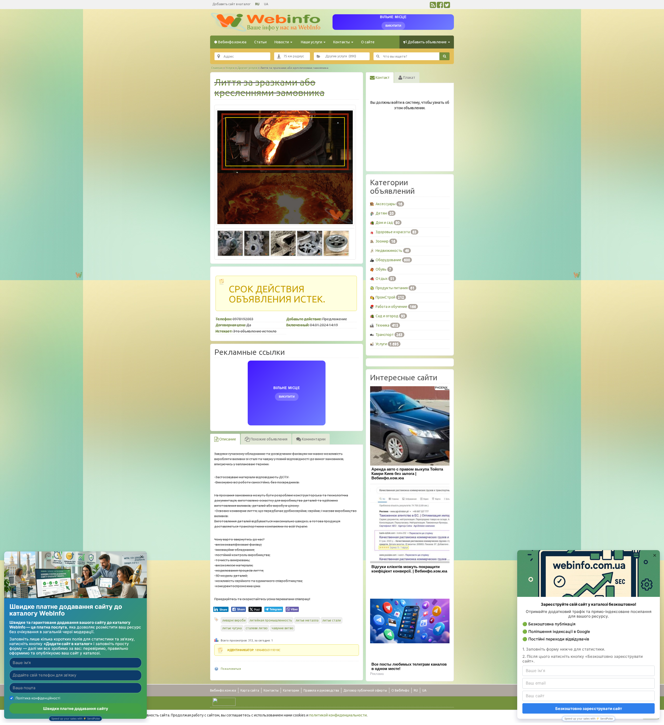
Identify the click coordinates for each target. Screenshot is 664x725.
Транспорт (385, 335)
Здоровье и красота (393, 232)
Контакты (342, 42)
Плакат (408, 77)
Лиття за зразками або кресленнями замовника (269, 87)
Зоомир (382, 241)
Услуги (229, 68)
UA (266, 4)
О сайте (368, 42)
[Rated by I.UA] (224, 701)
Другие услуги (247, 68)
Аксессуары (386, 204)
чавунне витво (282, 628)
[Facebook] (440, 6)
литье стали (331, 620)
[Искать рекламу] (444, 56)
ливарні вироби (234, 620)
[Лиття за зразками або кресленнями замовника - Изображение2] (257, 242)
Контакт (382, 77)
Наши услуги (311, 42)
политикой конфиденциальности (338, 715)
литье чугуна (232, 628)
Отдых (382, 279)
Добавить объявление (427, 42)
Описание (227, 439)
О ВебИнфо (400, 690)
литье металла (307, 620)
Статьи (260, 42)
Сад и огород (387, 316)
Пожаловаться (231, 668)
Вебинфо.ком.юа (231, 42)
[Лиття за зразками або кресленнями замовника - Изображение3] (283, 242)
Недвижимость (389, 250)
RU (257, 4)
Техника (382, 325)
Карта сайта (249, 690)
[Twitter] (447, 6)
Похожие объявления (268, 439)
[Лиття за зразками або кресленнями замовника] (285, 167)
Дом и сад (384, 222)
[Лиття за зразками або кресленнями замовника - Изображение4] (309, 242)
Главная (217, 68)
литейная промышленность (271, 620)
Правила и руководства (321, 690)
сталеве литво (257, 628)
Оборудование (388, 260)
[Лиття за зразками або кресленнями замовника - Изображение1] (230, 242)
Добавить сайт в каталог (231, 4)
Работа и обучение (391, 307)
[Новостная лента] (433, 6)
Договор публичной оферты (365, 690)
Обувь (381, 269)
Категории (291, 690)
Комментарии (313, 439)
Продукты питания (392, 288)
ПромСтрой (385, 297)
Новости (282, 42)
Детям (381, 213)
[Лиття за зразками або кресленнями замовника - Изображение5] (336, 242)
